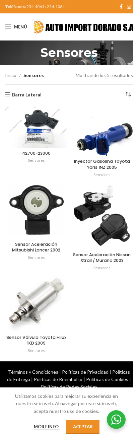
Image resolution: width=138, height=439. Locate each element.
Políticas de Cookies (107, 379)
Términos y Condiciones (33, 372)
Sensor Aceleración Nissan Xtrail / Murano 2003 (102, 258)
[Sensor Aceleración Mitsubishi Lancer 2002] (36, 210)
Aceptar (83, 426)
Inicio (10, 75)
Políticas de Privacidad (85, 372)
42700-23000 (36, 153)
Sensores (36, 160)
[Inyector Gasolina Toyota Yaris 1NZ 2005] (102, 131)
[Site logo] (84, 26)
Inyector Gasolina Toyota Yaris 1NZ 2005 (102, 164)
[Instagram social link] (129, 6)
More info (47, 426)
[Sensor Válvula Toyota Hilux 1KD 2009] (36, 303)
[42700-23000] (36, 127)
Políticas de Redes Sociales (69, 386)
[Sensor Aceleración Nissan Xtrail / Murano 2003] (102, 215)
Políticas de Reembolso (58, 379)
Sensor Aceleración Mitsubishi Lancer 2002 (36, 247)
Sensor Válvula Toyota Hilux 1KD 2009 (36, 340)
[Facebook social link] (121, 6)
